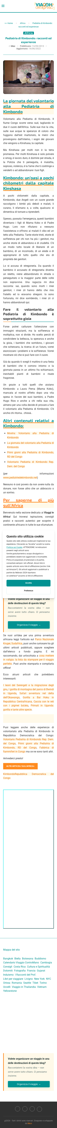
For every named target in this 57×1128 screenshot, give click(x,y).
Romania (17, 982)
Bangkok (8, 958)
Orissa (6, 982)
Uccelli (6, 986)
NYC (48, 978)
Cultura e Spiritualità (38, 966)
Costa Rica (20, 966)
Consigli (7, 966)
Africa (22, 23)
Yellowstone (10, 990)
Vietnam (42, 986)
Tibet (35, 982)
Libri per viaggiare (13, 978)
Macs (30, 1123)
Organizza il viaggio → (29, 625)
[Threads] (39, 1108)
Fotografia (20, 970)
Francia (31, 970)
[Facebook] (17, 1108)
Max (13, 46)
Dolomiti (8, 970)
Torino (43, 982)
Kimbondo (9, 774)
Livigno (29, 978)
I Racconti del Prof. (25, 974)
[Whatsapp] (32, 1108)
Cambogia (46, 962)
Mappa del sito (11, 949)
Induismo (8, 974)
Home (10, 23)
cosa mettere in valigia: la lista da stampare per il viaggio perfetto (28, 659)
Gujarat (41, 970)
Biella (17, 958)
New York (39, 978)
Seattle (27, 982)
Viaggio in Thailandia (24, 986)
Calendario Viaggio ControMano (21, 962)
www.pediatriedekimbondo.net (20, 477)
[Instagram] (24, 1108)
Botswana (27, 958)
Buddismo (40, 958)
